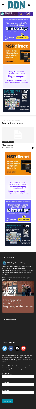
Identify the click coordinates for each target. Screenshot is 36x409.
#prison (28, 266)
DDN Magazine (12, 263)
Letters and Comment (7, 141)
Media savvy (7, 145)
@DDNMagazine (23, 263)
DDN (3, 147)
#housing (16, 268)
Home (3, 120)
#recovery (5, 274)
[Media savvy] (18, 135)
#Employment (6, 270)
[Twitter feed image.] (18, 297)
